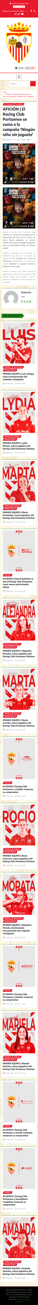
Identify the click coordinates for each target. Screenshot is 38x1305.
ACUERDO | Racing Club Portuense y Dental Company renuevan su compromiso (17, 1132)
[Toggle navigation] (19, 77)
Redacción (9, 140)
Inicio (5, 92)
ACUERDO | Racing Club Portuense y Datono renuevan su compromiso (18, 997)
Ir (33, 84)
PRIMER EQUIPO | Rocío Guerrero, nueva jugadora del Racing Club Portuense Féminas (19, 858)
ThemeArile (19, 1302)
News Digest (22, 1299)
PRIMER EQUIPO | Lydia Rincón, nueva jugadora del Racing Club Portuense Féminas (19, 446)
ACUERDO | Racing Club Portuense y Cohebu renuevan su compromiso (18, 789)
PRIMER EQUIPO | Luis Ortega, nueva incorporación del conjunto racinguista (18, 376)
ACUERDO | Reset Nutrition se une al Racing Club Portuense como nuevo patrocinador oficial (18, 582)
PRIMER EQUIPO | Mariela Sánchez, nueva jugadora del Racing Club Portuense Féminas (19, 1066)
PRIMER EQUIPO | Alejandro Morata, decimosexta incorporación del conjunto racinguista (17, 929)
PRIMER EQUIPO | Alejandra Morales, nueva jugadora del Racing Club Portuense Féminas (19, 653)
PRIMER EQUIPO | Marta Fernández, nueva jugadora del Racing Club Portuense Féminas (19, 515)
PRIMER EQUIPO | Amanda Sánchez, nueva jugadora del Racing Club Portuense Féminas (19, 1271)
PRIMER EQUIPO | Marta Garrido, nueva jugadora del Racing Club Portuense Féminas (19, 723)
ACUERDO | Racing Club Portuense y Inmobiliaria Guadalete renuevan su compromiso (15, 1200)
